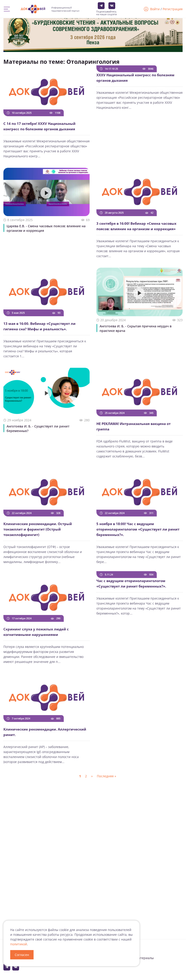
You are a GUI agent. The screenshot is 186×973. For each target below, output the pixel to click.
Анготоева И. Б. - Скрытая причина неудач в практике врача (135, 328)
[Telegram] (101, 5)
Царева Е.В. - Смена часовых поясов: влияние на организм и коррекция (46, 228)
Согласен (22, 955)
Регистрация (173, 9)
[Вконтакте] (111, 5)
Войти (155, 9)
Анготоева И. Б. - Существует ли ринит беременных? (38, 428)
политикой (18, 944)
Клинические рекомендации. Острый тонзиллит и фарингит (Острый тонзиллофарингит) (37, 529)
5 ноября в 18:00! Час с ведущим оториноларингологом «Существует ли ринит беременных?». (137, 529)
